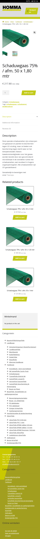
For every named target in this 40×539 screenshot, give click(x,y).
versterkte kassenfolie (17, 381)
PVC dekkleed (14, 406)
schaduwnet (22, 104)
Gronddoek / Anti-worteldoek (20, 369)
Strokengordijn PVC (14, 443)
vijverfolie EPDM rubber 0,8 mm (20, 425)
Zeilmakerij (11, 438)
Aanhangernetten (16, 411)
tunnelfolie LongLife (16, 379)
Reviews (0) (6, 129)
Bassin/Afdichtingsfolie (15, 340)
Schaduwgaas (28, 22)
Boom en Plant (14, 389)
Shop (12, 22)
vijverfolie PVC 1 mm (16, 422)
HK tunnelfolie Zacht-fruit (19, 371)
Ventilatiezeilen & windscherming (19, 413)
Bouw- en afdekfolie (16, 401)
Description (6, 117)
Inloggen (8, 536)
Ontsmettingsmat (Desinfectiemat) (22, 347)
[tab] (20, 117)
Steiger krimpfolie (16, 408)
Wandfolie (13, 360)
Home (7, 22)
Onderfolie (13, 357)
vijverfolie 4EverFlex (16, 433)
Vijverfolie (10, 416)
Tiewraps (10, 175)
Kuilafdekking (14, 355)
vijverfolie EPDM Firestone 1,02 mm (22, 430)
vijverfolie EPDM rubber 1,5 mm (20, 428)
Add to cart (29, 93)
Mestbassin (13, 352)
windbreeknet (7, 106)
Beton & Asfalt (12, 440)
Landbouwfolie (14, 350)
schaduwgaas (11, 104)
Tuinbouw (18, 22)
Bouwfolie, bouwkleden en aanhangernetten (19, 506)
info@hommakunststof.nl (10, 464)
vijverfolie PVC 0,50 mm (17, 420)
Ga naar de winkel (11, 531)
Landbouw (10, 343)
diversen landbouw (16, 362)
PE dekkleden (14, 403)
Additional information (11, 123)
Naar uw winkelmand (12, 533)
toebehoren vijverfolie (17, 435)
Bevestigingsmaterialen (18, 398)
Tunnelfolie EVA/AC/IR (17, 376)
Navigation (32, 11)
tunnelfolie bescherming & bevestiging (20, 501)
